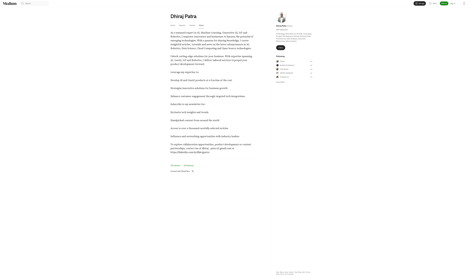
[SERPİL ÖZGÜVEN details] (311, 73)
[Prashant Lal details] (311, 77)
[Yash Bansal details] (311, 69)
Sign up (444, 3)
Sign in (452, 3)
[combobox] (37, 3)
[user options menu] (464, 3)
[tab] (173, 25)
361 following (188, 165)
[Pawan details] (311, 61)
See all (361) (280, 82)
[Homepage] (10, 3)
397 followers (176, 165)
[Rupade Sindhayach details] (311, 65)
